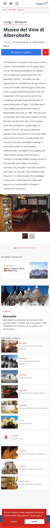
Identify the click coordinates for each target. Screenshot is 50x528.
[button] (47, 213)
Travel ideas (8, 265)
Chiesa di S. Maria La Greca (31, 469)
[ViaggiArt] (11, 3)
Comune (6, 311)
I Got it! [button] (14, 522)
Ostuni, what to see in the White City (14, 269)
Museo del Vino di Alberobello (32, 393)
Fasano (21, 420)
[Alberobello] (25, 296)
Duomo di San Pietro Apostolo (32, 453)
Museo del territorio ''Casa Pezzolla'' (30, 347)
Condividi (22, 52)
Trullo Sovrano (25, 377)
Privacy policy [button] (36, 516)
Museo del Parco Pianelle (30, 484)
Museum (21, 10)
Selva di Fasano (25, 423)
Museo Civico (17, 438)
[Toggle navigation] (5, 3)
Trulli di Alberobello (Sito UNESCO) (29, 362)
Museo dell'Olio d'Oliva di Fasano (33, 408)
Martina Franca (24, 481)
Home (4, 10)
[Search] (17, 3)
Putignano (15, 436)
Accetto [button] (34, 522)
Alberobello (12, 10)
